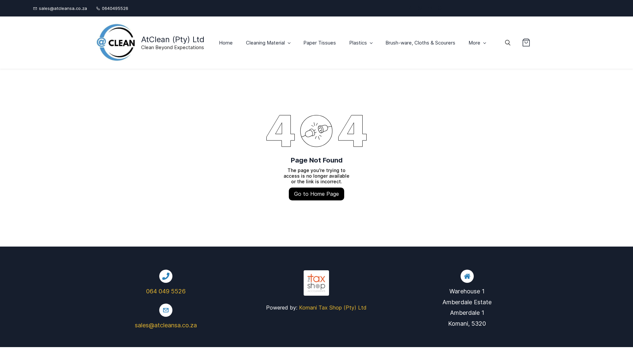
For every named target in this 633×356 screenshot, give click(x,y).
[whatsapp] (420, 8)
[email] (430, 8)
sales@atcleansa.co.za (166, 325)
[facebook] (410, 8)
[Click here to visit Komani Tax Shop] (316, 274)
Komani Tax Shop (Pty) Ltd (333, 307)
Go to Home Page (316, 194)
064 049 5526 (166, 291)
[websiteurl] (439, 8)
